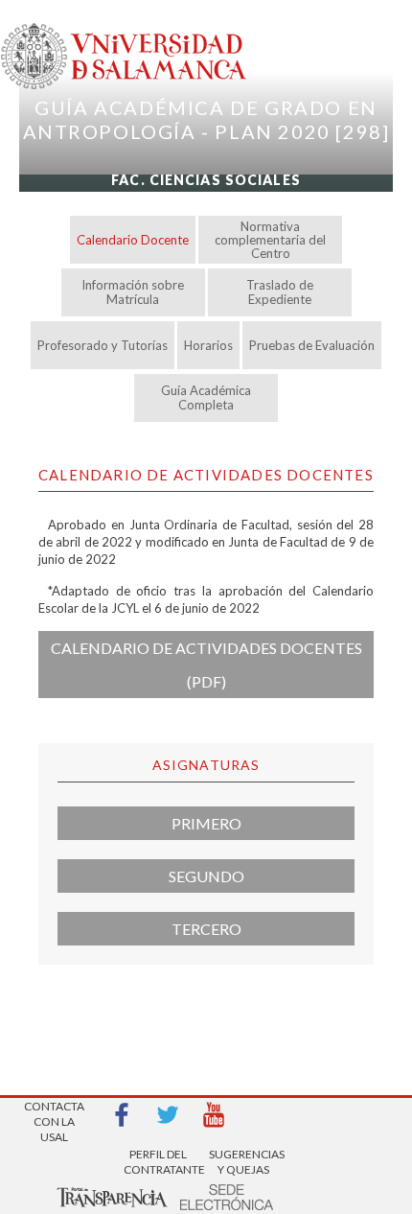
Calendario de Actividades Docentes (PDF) (206, 664)
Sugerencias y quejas (243, 1162)
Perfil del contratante (158, 1162)
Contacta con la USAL (54, 1115)
